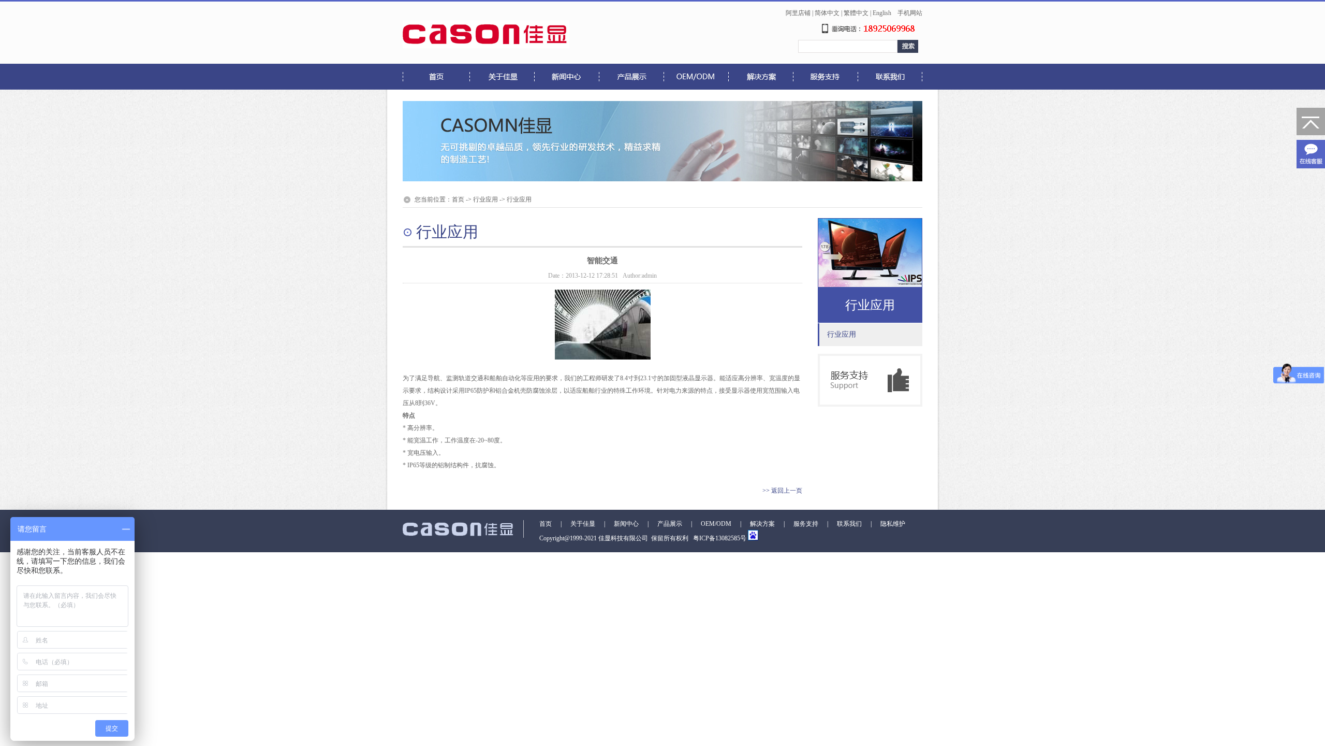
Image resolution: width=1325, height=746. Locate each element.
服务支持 (805, 523)
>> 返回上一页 (782, 490)
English (882, 13)
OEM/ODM (716, 523)
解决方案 (762, 523)
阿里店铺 (798, 13)
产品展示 (669, 523)
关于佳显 (582, 523)
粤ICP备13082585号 (718, 538)
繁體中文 (856, 13)
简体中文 (827, 13)
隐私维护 (892, 523)
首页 (458, 199)
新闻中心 (626, 523)
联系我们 (849, 523)
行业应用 (485, 199)
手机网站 (909, 13)
